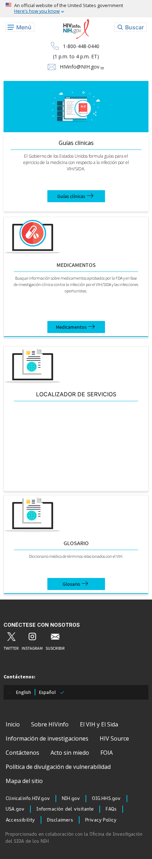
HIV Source (114, 738)
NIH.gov (71, 798)
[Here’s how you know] (76, 8)
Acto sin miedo (70, 752)
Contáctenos (22, 752)
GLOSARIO (76, 543)
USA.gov (15, 809)
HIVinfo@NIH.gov (79, 66)
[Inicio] (76, 29)
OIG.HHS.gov (106, 798)
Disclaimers (60, 820)
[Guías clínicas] (76, 106)
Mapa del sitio (24, 781)
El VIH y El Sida (99, 724)
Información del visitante (65, 809)
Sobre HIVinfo (50, 724)
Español (47, 692)
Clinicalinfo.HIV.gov (28, 798)
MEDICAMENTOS (76, 264)
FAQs (111, 809)
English (23, 692)
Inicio (13, 724)
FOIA (106, 752)
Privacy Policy (101, 820)
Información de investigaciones (47, 738)
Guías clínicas (76, 143)
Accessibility (20, 820)
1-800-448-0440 (81, 46)
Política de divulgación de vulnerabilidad (58, 767)
